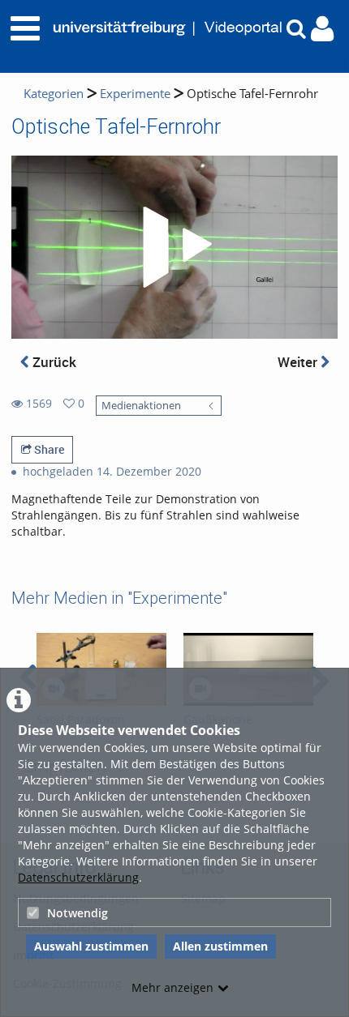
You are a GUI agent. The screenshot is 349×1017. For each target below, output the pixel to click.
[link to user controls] (322, 29)
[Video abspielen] (174, 247)
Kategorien (54, 93)
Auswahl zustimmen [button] (91, 946)
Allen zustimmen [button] (220, 946)
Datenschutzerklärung (78, 877)
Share (48, 449)
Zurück (52, 362)
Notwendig (77, 913)
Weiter (299, 362)
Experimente (135, 93)
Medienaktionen (141, 405)
